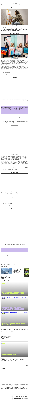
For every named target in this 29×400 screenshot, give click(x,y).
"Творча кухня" (14, 125)
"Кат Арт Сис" (14, 208)
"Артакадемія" (14, 172)
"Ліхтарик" (14, 77)
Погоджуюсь (17, 398)
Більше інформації (25, 398)
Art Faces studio (14, 33)
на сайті (26, 167)
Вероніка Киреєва (14, 7)
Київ (1, 264)
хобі (13, 264)
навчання (5, 264)
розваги (9, 264)
